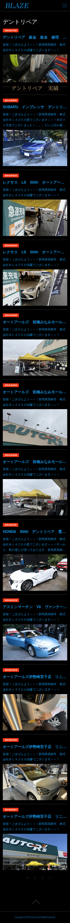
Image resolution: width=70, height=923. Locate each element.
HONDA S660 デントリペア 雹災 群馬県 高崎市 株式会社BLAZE (35, 531)
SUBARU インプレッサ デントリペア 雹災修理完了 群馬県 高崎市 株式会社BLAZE (35, 106)
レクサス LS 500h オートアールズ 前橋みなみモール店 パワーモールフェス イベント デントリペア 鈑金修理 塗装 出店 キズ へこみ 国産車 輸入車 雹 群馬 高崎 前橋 (35, 182)
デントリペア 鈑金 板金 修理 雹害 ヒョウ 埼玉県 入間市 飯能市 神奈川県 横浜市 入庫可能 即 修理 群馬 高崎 (35, 37)
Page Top (35, 902)
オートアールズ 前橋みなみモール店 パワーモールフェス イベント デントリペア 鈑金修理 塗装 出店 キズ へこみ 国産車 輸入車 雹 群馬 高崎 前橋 (35, 321)
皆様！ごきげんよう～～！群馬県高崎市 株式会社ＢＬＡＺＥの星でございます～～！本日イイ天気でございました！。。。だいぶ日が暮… (34, 119)
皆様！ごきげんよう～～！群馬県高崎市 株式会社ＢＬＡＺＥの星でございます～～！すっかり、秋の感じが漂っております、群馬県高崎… (34, 544)
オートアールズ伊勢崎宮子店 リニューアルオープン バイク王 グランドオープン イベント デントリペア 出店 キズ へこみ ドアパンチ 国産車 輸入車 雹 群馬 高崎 (35, 676)
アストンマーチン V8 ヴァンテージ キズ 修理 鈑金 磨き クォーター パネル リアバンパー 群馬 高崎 (35, 606)
